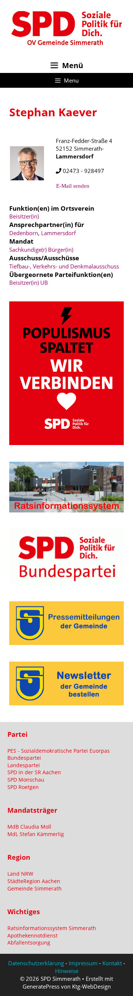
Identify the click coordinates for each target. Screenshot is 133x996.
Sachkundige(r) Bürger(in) (41, 249)
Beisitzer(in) (24, 216)
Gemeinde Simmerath (34, 888)
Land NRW (20, 873)
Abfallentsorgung (28, 942)
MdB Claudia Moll (29, 826)
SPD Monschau (25, 779)
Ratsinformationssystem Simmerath (51, 928)
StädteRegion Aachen (33, 881)
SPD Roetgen (23, 787)
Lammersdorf (58, 233)
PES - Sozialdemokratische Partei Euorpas (58, 750)
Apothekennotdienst (32, 935)
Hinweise (66, 971)
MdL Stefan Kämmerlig (35, 834)
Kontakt (112, 963)
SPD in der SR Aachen (34, 772)
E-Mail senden (72, 186)
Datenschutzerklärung (36, 963)
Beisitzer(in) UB (28, 282)
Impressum (83, 963)
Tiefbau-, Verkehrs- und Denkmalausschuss (64, 266)
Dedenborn (23, 233)
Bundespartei (24, 757)
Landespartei (23, 765)
